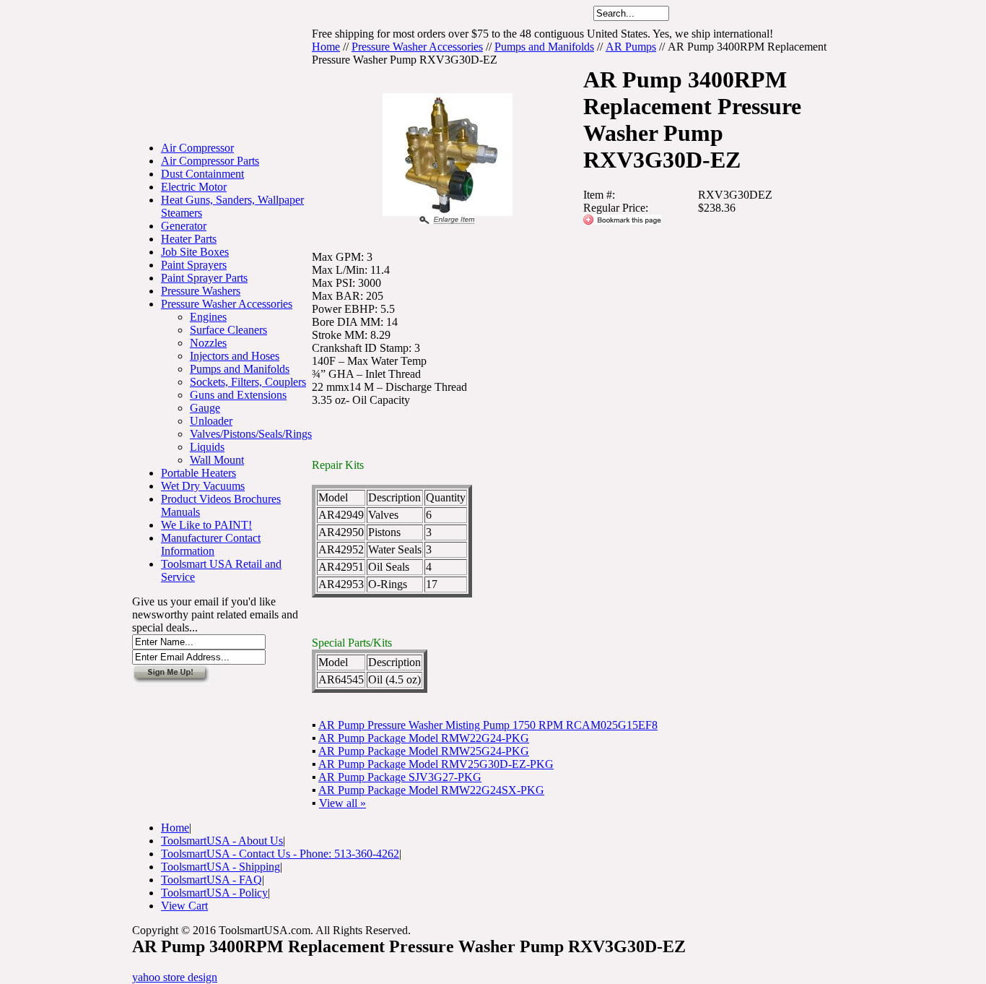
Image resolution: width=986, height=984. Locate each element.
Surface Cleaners (228, 330)
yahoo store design (174, 977)
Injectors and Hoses (234, 356)
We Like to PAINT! (206, 525)
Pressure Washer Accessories (226, 304)
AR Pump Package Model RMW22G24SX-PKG (431, 790)
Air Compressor (197, 148)
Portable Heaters (198, 473)
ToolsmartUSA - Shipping (220, 866)
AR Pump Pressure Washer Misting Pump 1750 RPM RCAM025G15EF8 (488, 725)
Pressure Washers (200, 291)
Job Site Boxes (195, 252)
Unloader (211, 421)
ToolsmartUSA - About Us (222, 840)
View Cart (184, 905)
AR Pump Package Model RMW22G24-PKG (423, 738)
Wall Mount (217, 460)
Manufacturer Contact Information (211, 544)
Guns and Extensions (238, 395)
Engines (208, 317)
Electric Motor (194, 187)
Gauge (205, 408)
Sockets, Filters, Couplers (248, 382)
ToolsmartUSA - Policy (214, 892)
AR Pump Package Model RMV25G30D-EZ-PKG (436, 764)
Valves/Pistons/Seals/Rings (251, 434)
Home (326, 46)
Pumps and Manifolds (239, 369)
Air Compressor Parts (210, 161)
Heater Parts (189, 239)
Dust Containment (202, 174)
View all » (342, 803)
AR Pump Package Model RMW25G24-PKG (423, 751)
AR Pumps (631, 46)
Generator (183, 226)
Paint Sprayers (194, 265)
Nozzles (208, 343)
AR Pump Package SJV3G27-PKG (399, 777)
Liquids (207, 447)
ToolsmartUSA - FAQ (211, 879)
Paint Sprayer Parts (204, 278)
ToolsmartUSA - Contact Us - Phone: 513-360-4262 (280, 853)
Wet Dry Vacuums (203, 486)
